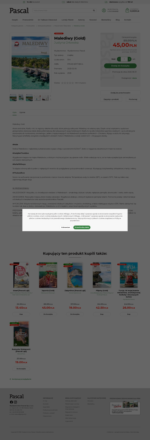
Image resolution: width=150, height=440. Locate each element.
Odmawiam (65, 227)
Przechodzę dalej (82, 227)
